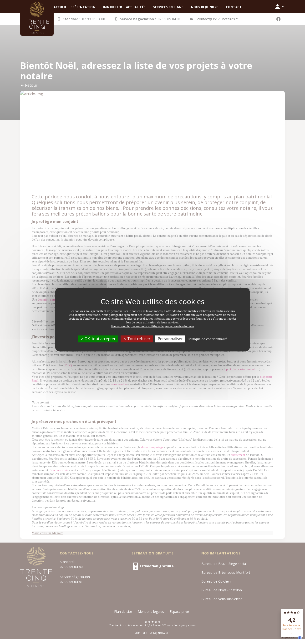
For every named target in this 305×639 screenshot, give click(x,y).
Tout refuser (138, 338)
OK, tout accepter (100, 338)
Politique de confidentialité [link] (207, 339)
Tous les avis (290, 625)
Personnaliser (170, 338)
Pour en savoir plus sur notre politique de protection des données (152, 326)
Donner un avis (291, 629)
